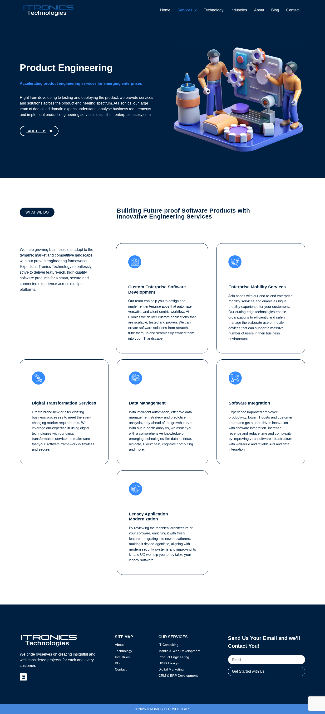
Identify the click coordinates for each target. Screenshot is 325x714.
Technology (213, 10)
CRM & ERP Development (178, 675)
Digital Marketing (171, 669)
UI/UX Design (168, 663)
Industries (239, 10)
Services (184, 10)
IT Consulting (168, 645)
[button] (187, 10)
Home (165, 10)
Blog (275, 10)
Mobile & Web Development (179, 651)
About (259, 10)
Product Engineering (173, 657)
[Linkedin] (23, 677)
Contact (292, 10)
